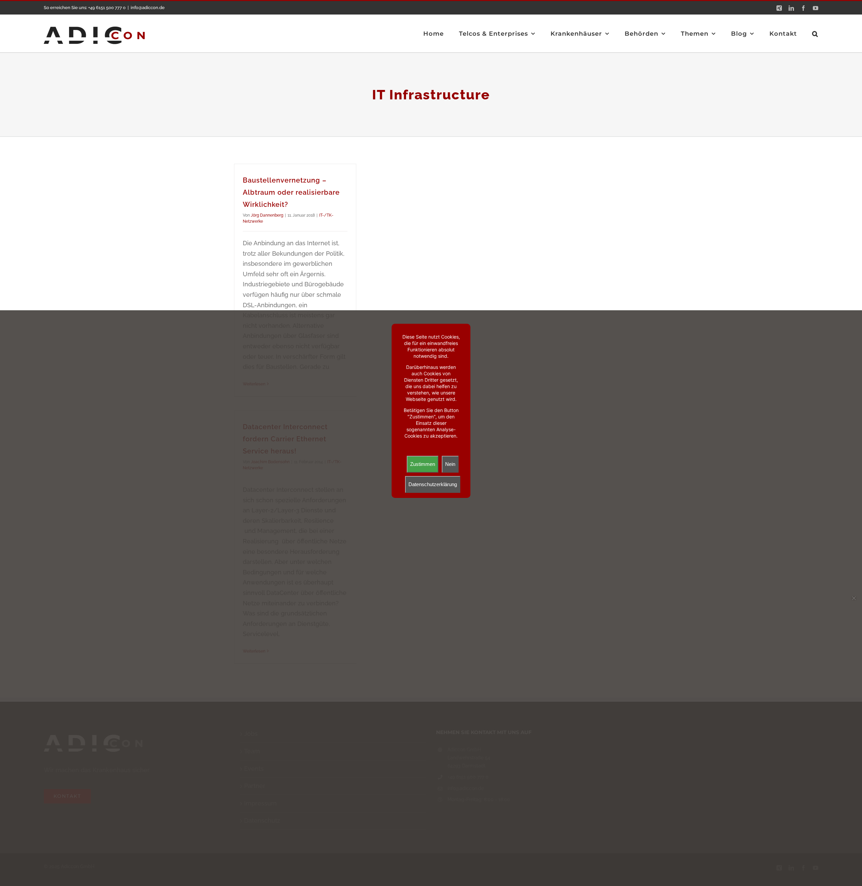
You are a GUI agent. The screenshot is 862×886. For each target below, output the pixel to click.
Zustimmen (422, 464)
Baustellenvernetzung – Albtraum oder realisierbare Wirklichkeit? (291, 192)
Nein (450, 464)
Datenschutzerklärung (432, 484)
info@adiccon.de (148, 7)
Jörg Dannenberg (267, 215)
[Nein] (853, 598)
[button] (815, 33)
